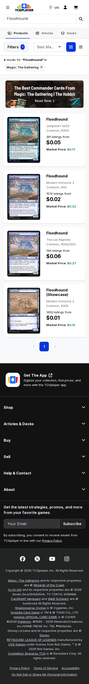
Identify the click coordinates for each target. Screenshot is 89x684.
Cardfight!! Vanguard (26, 599)
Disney (44, 635)
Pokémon (24, 621)
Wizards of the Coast (49, 585)
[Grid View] (71, 47)
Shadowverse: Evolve (30, 608)
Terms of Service (45, 668)
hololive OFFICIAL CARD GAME (35, 617)
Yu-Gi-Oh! (15, 589)
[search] (40, 18)
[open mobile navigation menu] (7, 7)
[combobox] (48, 47)
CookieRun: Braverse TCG (27, 653)
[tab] (17, 33)
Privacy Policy (52, 540)
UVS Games (17, 644)
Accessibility (70, 668)
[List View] (80, 47)
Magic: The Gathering (23, 580)
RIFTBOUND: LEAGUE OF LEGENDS (32, 640)
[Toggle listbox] (59, 47)
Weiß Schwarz (58, 599)
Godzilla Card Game (25, 612)
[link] (24, 7)
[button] (80, 18)
